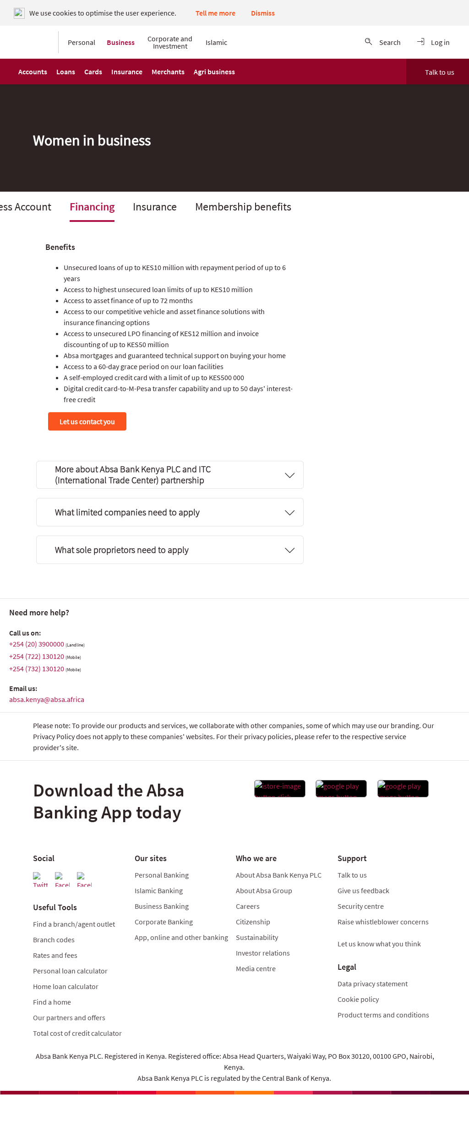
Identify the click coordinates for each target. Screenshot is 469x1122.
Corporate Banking (164, 921)
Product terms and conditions (383, 1014)
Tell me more (215, 12)
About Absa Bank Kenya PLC (279, 874)
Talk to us (439, 72)
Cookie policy (358, 999)
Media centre (256, 968)
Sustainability (257, 937)
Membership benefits (243, 206)
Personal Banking (162, 874)
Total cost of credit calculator (77, 1033)
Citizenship (253, 921)
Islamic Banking (159, 890)
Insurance (155, 206)
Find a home (52, 1001)
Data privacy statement (373, 983)
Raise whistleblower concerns (383, 921)
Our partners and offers (69, 1017)
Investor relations (263, 952)
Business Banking (162, 906)
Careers (248, 906)
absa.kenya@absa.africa (46, 699)
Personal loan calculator (70, 970)
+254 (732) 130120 (36, 668)
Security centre (361, 906)
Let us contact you (87, 421)
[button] (32, 71)
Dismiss (263, 12)
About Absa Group (264, 890)
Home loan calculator (65, 986)
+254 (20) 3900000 (36, 643)
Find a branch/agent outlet (74, 924)
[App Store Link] (280, 791)
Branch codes (54, 939)
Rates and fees (55, 955)
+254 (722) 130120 (36, 656)
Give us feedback (363, 890)
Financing (92, 206)
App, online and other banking (181, 937)
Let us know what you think (379, 943)
